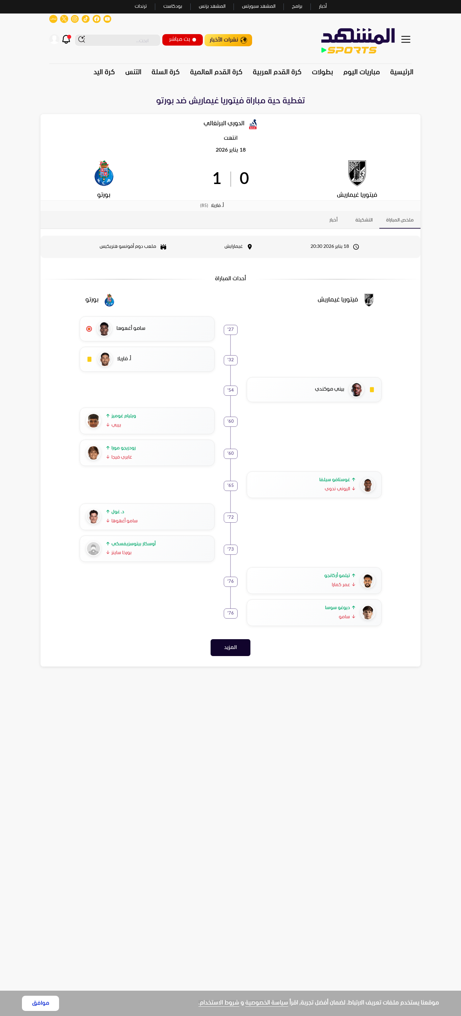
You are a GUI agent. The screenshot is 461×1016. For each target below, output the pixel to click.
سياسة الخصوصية (266, 1003)
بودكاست (172, 6)
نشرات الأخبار (224, 40)
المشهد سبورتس (258, 6)
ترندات (141, 6)
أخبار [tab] (333, 220)
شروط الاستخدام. (218, 1003)
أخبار (323, 6)
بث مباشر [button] (179, 39)
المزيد (230, 647)
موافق (40, 1003)
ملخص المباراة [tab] (400, 220)
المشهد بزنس (212, 6)
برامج (297, 6)
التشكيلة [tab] (364, 220)
